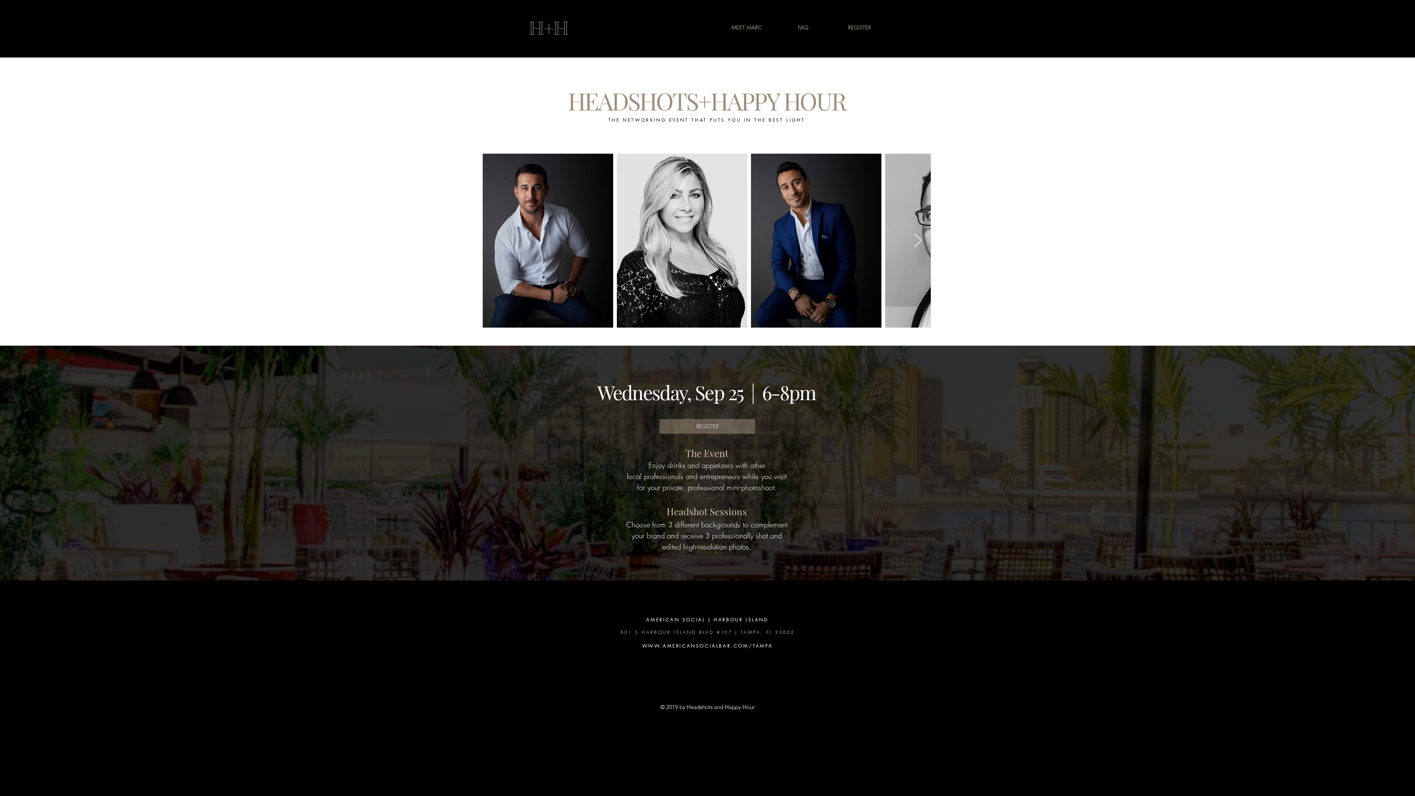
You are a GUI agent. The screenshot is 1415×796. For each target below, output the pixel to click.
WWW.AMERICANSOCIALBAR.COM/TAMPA (707, 646)
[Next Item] (918, 241)
